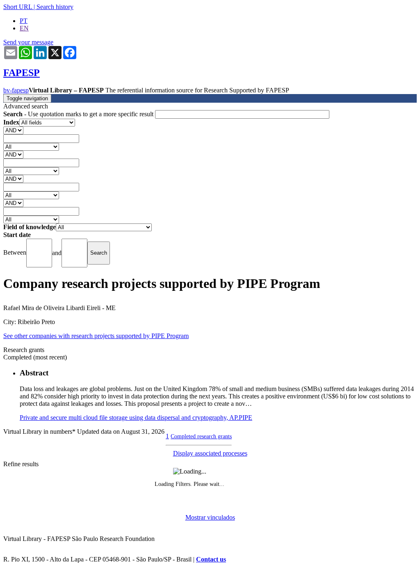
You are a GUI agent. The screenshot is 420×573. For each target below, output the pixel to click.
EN (24, 28)
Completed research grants (201, 436)
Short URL (17, 6)
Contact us (211, 559)
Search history (55, 6)
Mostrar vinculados (210, 517)
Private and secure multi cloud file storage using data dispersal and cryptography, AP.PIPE (136, 417)
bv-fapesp (16, 90)
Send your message (28, 42)
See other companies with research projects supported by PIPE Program (96, 335)
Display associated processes (210, 453)
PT (23, 20)
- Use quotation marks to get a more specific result (79, 113)
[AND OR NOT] (13, 130)
